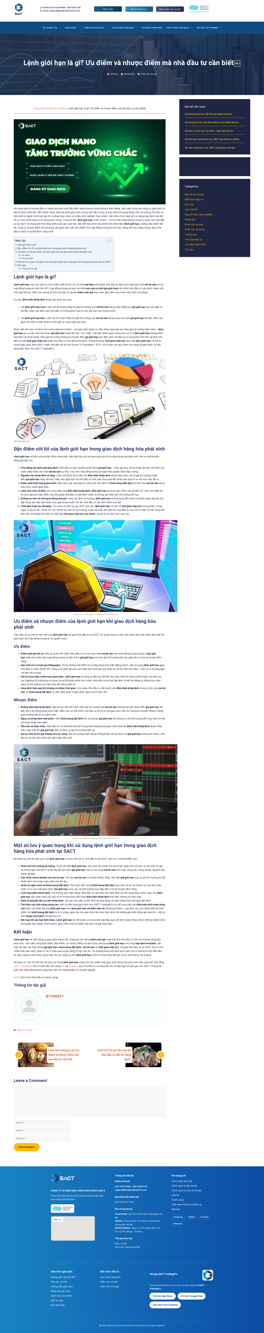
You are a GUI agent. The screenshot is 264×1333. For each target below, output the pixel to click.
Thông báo (191, 234)
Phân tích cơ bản (149, 74)
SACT (17, 977)
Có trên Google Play (191, 1296)
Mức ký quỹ (57, 1300)
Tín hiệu (189, 249)
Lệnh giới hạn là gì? (26, 244)
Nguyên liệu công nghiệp (198, 214)
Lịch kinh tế (191, 209)
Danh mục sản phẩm (61, 1295)
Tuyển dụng (177, 1199)
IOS (63, 966)
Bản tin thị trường (194, 194)
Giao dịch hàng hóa (110, 1277)
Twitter (191, 1217)
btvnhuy (55, 996)
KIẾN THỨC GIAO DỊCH (178, 28)
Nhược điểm (27, 258)
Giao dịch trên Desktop (165, 1304)
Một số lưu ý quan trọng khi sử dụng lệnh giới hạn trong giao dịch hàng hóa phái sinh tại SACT (64, 262)
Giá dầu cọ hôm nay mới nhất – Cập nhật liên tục (209, 131)
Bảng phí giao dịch (60, 1291)
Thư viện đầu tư (193, 239)
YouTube (204, 1217)
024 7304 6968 (123, 1186)
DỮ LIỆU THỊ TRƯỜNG (207, 28)
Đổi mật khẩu (58, 1305)
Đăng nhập (108, 9)
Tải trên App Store (162, 1296)
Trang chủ (38, 108)
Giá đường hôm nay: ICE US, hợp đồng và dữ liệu (208, 114)
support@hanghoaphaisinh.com (130, 1190)
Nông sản (190, 219)
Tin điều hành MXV (195, 244)
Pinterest (178, 1223)
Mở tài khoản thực (139, 9)
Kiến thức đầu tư (194, 199)
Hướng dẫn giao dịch (62, 1286)
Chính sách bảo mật (181, 1181)
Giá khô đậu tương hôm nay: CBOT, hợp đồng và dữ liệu (212, 139)
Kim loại (189, 204)
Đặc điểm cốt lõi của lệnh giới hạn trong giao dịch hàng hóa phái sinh (51, 248)
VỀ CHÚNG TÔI (50, 28)
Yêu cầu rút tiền (59, 1281)
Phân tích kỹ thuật (195, 229)
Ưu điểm (26, 255)
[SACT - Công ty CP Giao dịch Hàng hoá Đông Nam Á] (207, 1275)
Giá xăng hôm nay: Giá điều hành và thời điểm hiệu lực (212, 122)
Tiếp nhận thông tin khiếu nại (186, 1204)
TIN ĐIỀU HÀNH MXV (152, 28)
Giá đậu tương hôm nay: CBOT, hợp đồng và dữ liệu (210, 148)
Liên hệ (175, 1195)
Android (73, 966)
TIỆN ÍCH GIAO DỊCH (94, 28)
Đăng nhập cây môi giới (170, 9)
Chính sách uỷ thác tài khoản (186, 1190)
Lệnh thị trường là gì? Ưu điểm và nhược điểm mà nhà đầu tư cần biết (63, 1055)
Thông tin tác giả (29, 269)
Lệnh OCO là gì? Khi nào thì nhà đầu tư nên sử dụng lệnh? (114, 1055)
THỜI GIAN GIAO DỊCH (123, 28)
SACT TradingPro (23, 966)
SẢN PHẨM (70, 28)
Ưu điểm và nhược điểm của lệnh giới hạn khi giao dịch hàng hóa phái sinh (55, 252)
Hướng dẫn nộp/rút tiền (63, 1277)
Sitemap (175, 1209)
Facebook (178, 1217)
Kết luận (22, 265)
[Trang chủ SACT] (62, 1179)
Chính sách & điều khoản (184, 1185)
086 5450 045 (140, 1186)
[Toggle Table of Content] (108, 240)
